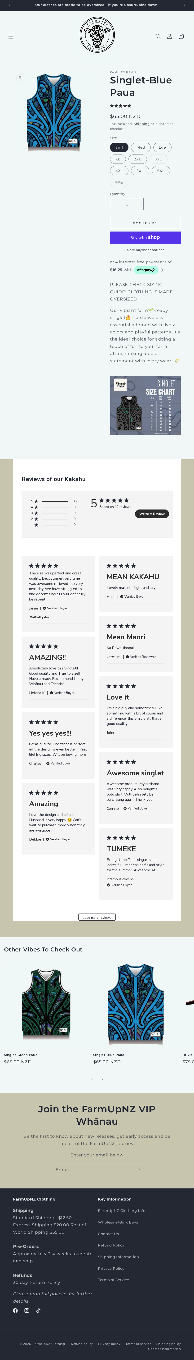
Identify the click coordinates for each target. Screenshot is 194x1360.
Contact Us (108, 1234)
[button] (11, 36)
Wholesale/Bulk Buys (118, 1222)
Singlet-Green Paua (21, 1055)
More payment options (145, 250)
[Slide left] (92, 1079)
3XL (161, 160)
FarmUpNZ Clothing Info (122, 1210)
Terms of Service (113, 1280)
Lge (162, 147)
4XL (119, 170)
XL (117, 159)
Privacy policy (109, 1344)
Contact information (164, 1349)
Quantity (117, 194)
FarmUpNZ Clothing (49, 1344)
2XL (137, 159)
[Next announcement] (184, 5)
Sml (119, 147)
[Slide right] (102, 1079)
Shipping (142, 124)
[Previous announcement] (9, 5)
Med (141, 147)
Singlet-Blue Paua (108, 1055)
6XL (161, 170)
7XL (121, 183)
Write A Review (152, 514)
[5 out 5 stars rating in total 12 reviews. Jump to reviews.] (121, 105)
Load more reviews (97, 917)
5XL (140, 170)
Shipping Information (118, 1257)
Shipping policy (168, 1344)
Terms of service (138, 1344)
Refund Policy (111, 1245)
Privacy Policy (111, 1268)
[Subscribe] (138, 1170)
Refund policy (82, 1344)
